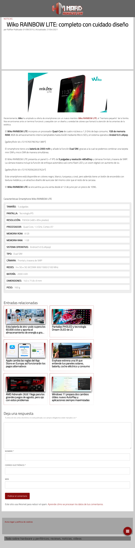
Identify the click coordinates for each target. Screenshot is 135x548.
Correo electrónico (15, 465)
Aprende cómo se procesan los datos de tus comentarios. (75, 504)
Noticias (8, 18)
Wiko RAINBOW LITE (87, 118)
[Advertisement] (67, 50)
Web (7, 479)
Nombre (9, 451)
